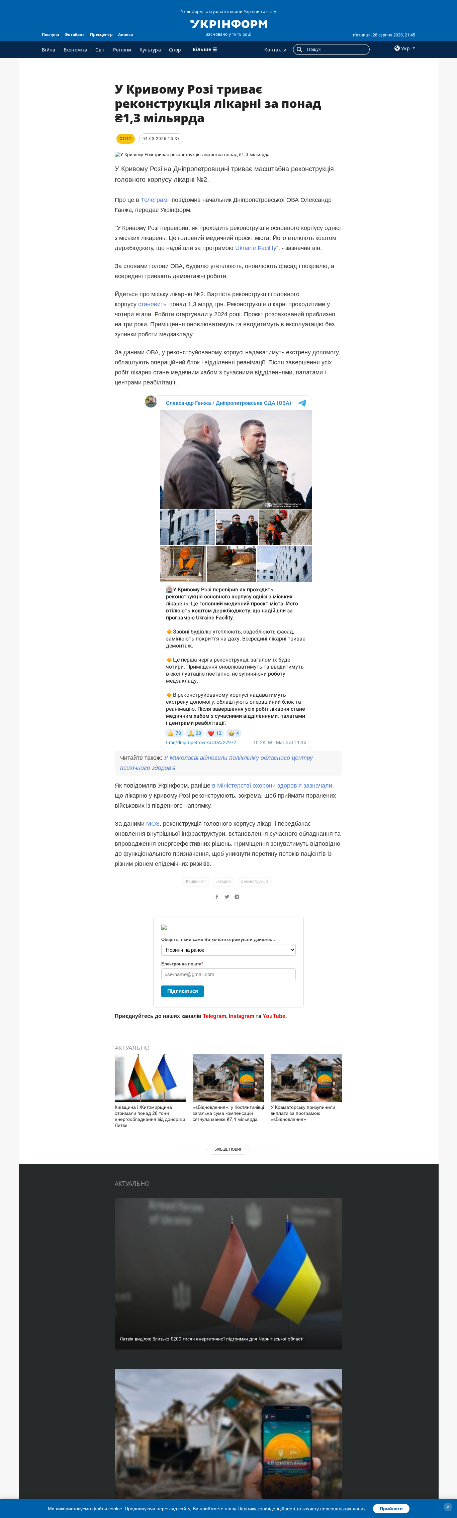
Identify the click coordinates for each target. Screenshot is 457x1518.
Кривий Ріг (196, 881)
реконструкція (254, 881)
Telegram (214, 1016)
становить (152, 304)
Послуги (50, 34)
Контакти (275, 49)
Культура (150, 49)
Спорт (176, 49)
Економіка (76, 49)
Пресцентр (101, 34)
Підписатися (182, 991)
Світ (100, 49)
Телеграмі (155, 200)
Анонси (125, 34)
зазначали (317, 785)
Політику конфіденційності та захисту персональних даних (302, 1508)
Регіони (122, 49)
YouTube (274, 1016)
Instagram (241, 1016)
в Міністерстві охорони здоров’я (257, 785)
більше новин (228, 1149)
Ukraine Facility (255, 248)
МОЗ (153, 823)
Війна (49, 49)
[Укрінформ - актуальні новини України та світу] (228, 23)
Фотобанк (75, 34)
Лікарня (223, 881)
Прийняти (391, 1508)
